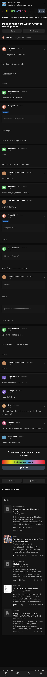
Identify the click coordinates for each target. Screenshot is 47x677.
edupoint (16, 555)
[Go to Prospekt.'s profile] (3, 37)
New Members (18, 506)
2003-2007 (16, 610)
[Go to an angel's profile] (4, 392)
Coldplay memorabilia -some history (26, 510)
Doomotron (17, 591)
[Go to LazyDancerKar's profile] (4, 378)
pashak (15, 605)
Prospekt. (9, 37)
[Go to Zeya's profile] (4, 406)
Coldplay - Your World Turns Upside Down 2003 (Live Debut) (27, 614)
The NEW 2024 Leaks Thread (25, 588)
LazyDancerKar (13, 377)
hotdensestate (13, 92)
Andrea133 (17, 566)
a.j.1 (14, 514)
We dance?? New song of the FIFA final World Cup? (28, 540)
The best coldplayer (20, 544)
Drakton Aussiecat (19, 527)
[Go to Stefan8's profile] (4, 423)
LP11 (15, 536)
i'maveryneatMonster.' (16, 172)
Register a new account (23, 462)
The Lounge (26, 37)
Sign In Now (23, 468)
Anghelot (16, 618)
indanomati (12, 436)
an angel (11, 391)
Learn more (4, 4)
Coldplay (16, 586)
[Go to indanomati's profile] (4, 437)
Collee (15, 632)
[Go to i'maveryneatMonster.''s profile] (4, 173)
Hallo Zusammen (20, 564)
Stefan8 (11, 422)
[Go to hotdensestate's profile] (4, 93)
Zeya (9, 405)
